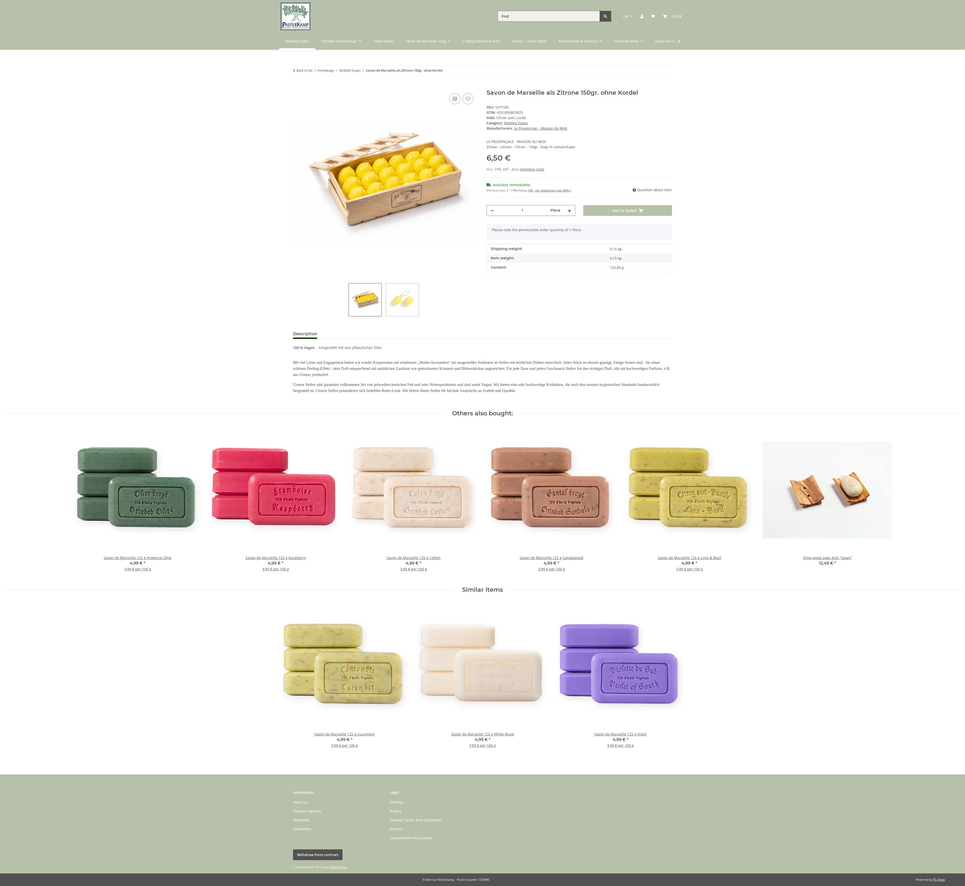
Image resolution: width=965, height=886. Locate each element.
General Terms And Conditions (416, 820)
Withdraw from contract (318, 854)
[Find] (605, 16)
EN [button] (625, 16)
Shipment (301, 820)
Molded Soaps (516, 123)
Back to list (305, 70)
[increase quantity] (569, 210)
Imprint (396, 828)
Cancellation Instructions (411, 837)
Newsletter (302, 828)
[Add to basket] (297, 86)
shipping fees (338, 867)
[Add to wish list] (467, 98)
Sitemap (397, 802)
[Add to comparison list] (454, 98)
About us (300, 802)
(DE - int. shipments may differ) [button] (549, 190)
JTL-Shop (939, 879)
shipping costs (532, 169)
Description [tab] (305, 333)
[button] (641, 16)
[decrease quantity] (492, 210)
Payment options (307, 811)
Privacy (396, 811)
